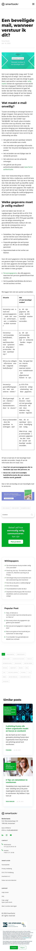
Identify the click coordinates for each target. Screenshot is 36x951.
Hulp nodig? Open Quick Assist (7, 901)
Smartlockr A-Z (6, 876)
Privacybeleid (26, 937)
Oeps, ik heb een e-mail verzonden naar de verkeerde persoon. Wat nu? (19, 615)
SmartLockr (6, 659)
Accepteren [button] (13, 947)
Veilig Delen (18, 663)
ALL (3, 654)
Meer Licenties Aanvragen (9, 906)
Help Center (5, 892)
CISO (4, 672)
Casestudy (13, 668)
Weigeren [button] (22, 947)
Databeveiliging (25, 508)
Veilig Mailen (6, 508)
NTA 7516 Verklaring (8, 872)
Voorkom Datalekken (18, 659)
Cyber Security (15, 508)
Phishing (23, 672)
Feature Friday (28, 663)
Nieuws (21, 668)
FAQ (3, 896)
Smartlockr (6, 41)
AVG (27, 668)
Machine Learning (13, 672)
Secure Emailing (13, 677)
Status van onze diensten (9, 880)
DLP (30, 672)
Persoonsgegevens (10, 273)
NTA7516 (5, 668)
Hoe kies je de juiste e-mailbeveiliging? (18, 583)
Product (29, 659)
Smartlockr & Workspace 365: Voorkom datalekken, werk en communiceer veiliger (18, 594)
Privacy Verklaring (7, 868)
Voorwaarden (5, 864)
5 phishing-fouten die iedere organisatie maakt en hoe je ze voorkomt (17, 728)
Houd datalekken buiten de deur (16, 589)
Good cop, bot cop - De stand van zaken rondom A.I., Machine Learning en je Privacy (18, 573)
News (4, 677)
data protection (25, 677)
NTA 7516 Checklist (12, 586)
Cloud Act (6, 681)
